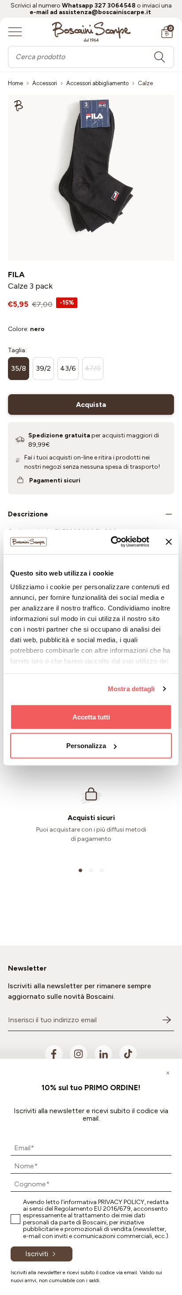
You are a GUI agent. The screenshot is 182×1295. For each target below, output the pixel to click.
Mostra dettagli (131, 689)
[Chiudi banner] (169, 541)
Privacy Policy (121, 1202)
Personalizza (86, 745)
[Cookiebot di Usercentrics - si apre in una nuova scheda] (112, 542)
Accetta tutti (91, 716)
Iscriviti (36, 1254)
